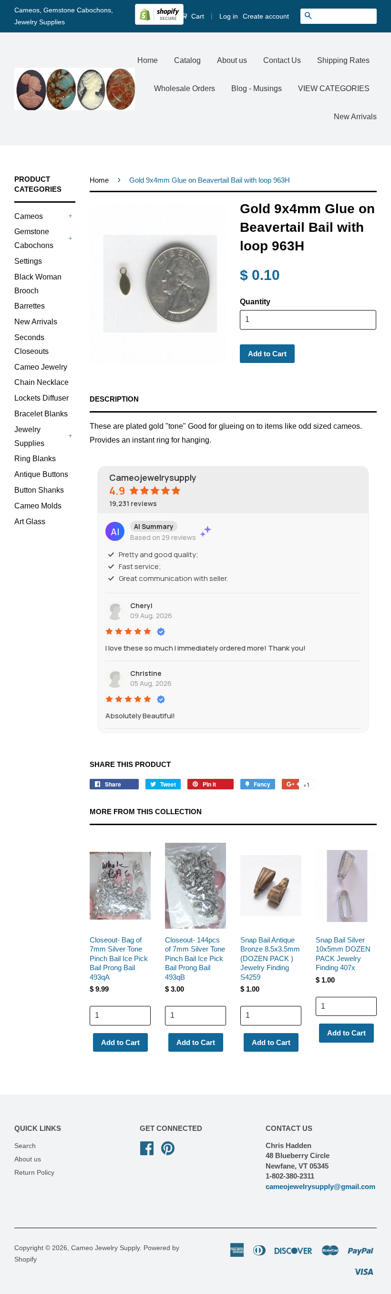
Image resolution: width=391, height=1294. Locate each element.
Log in (228, 16)
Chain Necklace (41, 382)
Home (147, 60)
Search (25, 1145)
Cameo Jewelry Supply (105, 1248)
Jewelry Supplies (29, 436)
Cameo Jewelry (40, 367)
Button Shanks (39, 490)
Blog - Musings (256, 88)
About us (232, 60)
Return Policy (34, 1172)
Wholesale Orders (184, 88)
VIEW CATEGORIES (334, 88)
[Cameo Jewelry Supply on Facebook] (147, 1147)
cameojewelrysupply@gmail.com (320, 1186)
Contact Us (282, 60)
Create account (266, 16)
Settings (28, 261)
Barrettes (29, 306)
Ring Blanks (35, 459)
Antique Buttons (41, 474)
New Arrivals (355, 117)
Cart (196, 16)
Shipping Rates (343, 60)
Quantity (255, 302)
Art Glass (29, 522)
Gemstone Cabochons (33, 238)
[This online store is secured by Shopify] (159, 22)
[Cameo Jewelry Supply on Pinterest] (168, 1147)
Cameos (28, 216)
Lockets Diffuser (41, 398)
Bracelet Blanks (41, 414)
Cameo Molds (38, 506)
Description (114, 399)
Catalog (187, 60)
